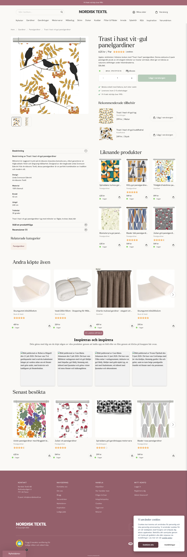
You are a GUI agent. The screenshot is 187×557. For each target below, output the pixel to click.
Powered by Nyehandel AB (93, 555)
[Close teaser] (26, 550)
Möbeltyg (70, 20)
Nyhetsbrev (61, 504)
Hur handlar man (102, 491)
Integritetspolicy (102, 499)
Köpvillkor (100, 487)
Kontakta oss (62, 487)
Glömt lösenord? (141, 495)
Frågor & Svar (101, 495)
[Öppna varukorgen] (162, 12)
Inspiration (152, 21)
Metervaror (57, 20)
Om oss (60, 491)
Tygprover (100, 508)
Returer (99, 512)
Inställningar (169, 545)
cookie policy (167, 538)
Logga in (137, 487)
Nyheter (19, 21)
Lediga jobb (61, 512)
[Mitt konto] (139, 12)
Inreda (123, 20)
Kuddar (97, 20)
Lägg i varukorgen (165, 118)
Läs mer (101, 65)
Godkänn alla (148, 545)
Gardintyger (43, 20)
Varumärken (165, 21)
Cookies (99, 504)
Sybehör (133, 20)
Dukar (88, 20)
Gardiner (30, 20)
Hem (13, 30)
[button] (62, 12)
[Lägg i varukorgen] (119, 197)
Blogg (59, 495)
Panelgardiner (34, 30)
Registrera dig (140, 491)
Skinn (79, 20)
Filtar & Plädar (110, 20)
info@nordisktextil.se (32, 497)
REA (142, 21)
